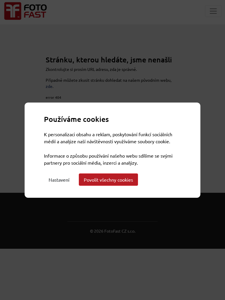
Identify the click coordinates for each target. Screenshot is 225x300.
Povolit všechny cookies (108, 180)
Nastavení (59, 180)
